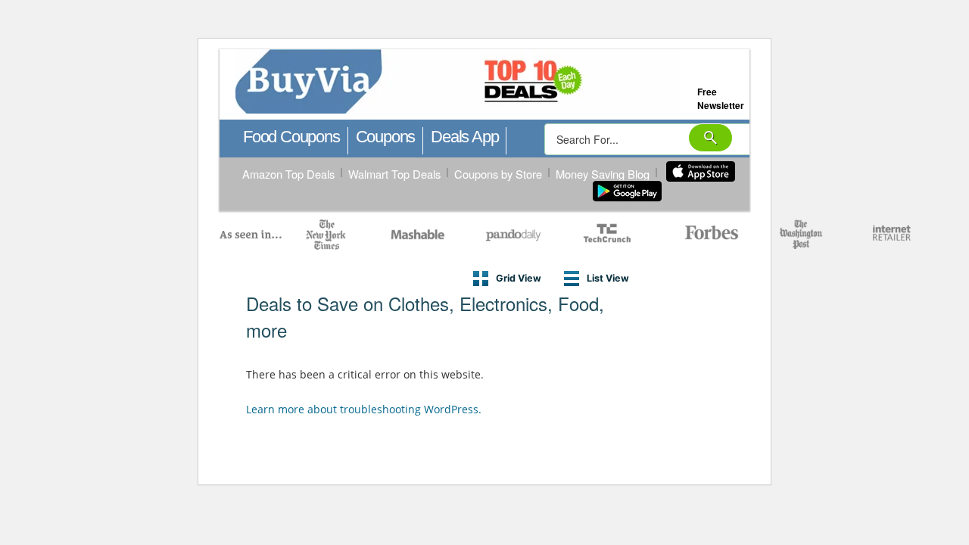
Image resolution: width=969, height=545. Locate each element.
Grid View (518, 278)
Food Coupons (291, 136)
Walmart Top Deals (394, 174)
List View (608, 278)
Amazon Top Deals (288, 174)
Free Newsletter (720, 98)
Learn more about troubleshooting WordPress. (363, 409)
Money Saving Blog (603, 174)
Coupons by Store (498, 174)
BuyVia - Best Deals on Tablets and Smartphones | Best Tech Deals (525, 82)
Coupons (386, 136)
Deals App (464, 136)
